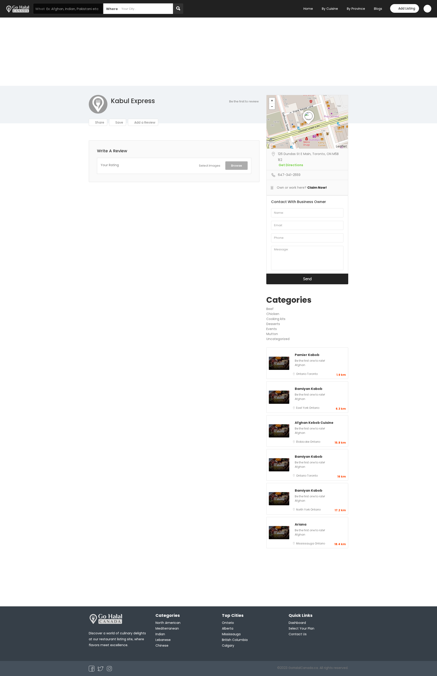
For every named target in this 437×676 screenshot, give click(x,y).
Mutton (272, 334)
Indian (160, 634)
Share (99, 122)
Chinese (161, 645)
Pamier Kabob (307, 355)
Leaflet (341, 146)
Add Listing (406, 8)
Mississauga (305, 543)
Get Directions (291, 165)
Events (271, 329)
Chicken (272, 314)
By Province (356, 8)
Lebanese (163, 640)
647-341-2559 (289, 175)
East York (302, 408)
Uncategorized (278, 339)
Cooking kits (275, 319)
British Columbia (235, 640)
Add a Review (144, 122)
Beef (270, 309)
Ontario (301, 374)
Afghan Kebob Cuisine (314, 422)
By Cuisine (330, 8)
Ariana (300, 524)
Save (118, 122)
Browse (236, 165)
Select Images (209, 165)
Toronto (312, 374)
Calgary (228, 645)
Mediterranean (167, 628)
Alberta (227, 628)
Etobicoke (303, 442)
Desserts (273, 324)
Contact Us (298, 634)
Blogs (378, 8)
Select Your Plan (301, 628)
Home (308, 8)
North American (167, 622)
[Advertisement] (218, 52)
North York (303, 509)
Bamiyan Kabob (308, 388)
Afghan (300, 365)
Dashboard (297, 622)
